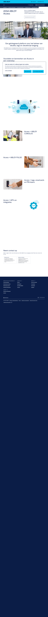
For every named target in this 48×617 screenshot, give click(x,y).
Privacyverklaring (26, 68)
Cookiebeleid (22, 68)
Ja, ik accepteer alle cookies (38, 71)
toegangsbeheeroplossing (36, 82)
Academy (32, 287)
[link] (5, 7)
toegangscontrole (30, 49)
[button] (10, 260)
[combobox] (40, 5)
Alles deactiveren (28, 71)
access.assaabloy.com (24, 236)
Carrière (18, 287)
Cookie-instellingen (8, 70)
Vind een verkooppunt (7, 287)
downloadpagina (24, 284)
